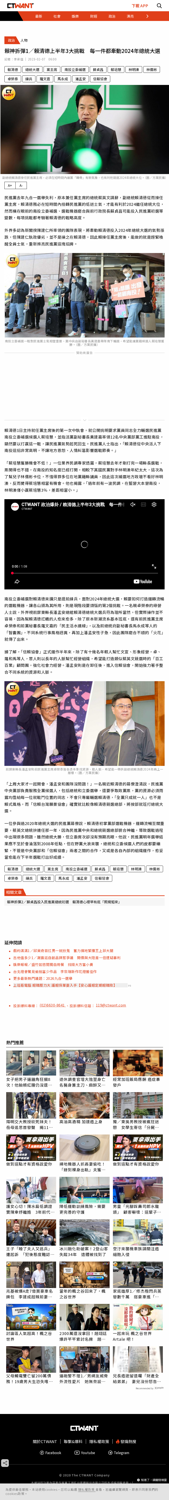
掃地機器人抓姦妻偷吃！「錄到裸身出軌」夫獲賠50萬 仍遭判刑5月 (82, 1166)
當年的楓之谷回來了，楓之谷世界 (82, 1293)
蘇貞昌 (98, 69)
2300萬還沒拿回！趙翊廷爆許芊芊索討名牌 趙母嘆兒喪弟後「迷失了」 (83, 1336)
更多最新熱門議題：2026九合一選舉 (42, 978)
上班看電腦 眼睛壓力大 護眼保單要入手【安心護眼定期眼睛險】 (65, 985)
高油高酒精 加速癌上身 (81, 1121)
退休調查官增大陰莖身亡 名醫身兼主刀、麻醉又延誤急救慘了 (84, 1082)
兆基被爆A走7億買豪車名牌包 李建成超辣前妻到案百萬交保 (29, 1293)
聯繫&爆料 (73, 1441)
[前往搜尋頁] (159, 5)
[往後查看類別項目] (144, 16)
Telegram (121, 1453)
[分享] (5, 1463)
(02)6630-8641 (53, 1005)
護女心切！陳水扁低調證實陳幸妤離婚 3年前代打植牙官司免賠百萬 (30, 1209)
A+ (10, 185)
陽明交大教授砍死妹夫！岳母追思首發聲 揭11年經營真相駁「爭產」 (29, 1124)
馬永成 (62, 78)
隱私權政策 (87, 1489)
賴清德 (12, 69)
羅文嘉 (45, 78)
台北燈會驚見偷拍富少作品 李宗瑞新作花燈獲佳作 (55, 971)
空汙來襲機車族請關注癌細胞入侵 (136, 1251)
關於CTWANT (45, 1441)
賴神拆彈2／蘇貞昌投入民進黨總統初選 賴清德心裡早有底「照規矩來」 (64, 901)
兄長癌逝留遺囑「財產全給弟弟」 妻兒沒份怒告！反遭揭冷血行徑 (137, 1378)
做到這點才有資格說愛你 (29, 1164)
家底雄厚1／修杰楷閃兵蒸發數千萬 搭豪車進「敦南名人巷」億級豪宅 (137, 1293)
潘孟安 (80, 78)
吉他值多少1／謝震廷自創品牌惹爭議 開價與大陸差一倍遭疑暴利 (67, 957)
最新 (38, 16)
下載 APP (140, 5)
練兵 (28, 78)
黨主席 (52, 69)
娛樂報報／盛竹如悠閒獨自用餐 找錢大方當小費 (53, 964)
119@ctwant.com (111, 1005)
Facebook (53, 1453)
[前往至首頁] (20, 5)
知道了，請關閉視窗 (154, 1480)
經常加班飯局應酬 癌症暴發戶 (136, 1082)
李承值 (18, 59)
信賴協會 (100, 78)
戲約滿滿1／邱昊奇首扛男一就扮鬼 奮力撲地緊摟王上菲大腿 (63, 950)
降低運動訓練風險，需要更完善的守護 (82, 1209)
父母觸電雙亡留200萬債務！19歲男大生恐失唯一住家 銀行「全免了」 (29, 1378)
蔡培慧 (116, 69)
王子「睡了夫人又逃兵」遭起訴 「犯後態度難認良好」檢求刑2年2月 (30, 1251)
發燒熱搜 (127, 1441)
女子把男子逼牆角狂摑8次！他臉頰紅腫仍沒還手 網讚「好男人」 (31, 1082)
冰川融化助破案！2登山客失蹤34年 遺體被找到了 (83, 1251)
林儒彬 (151, 69)
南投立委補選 (75, 69)
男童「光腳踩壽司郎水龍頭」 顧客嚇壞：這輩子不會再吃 (137, 1209)
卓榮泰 (12, 78)
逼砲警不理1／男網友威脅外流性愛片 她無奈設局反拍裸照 (83, 1378)
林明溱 (134, 69)
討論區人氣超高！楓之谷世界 (29, 1336)
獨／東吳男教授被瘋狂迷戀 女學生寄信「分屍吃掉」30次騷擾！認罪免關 (136, 1124)
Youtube (88, 1453)
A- (21, 185)
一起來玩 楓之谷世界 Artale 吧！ (132, 1336)
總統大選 (32, 69)
